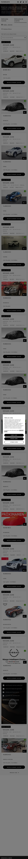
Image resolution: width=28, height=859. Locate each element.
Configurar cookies (14, 442)
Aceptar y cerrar (14, 435)
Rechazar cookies (13, 438)
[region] (14, 429)
